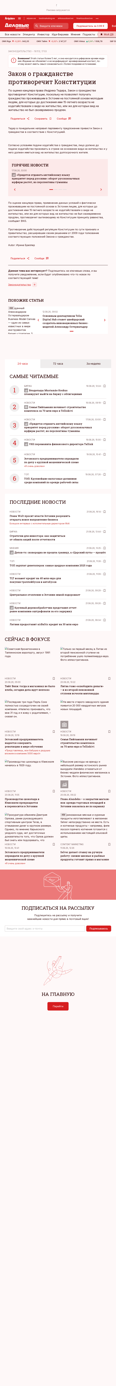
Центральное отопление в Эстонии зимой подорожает (45, 594)
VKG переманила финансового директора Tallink (61, 444)
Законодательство (19, 284)
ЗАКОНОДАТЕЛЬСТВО (20, 51)
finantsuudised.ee (84, 18)
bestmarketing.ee (47, 18)
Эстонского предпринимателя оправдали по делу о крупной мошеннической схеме (24, 856)
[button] (45, 929)
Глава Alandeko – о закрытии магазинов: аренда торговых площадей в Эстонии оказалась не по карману (85, 802)
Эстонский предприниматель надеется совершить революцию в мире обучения (24, 743)
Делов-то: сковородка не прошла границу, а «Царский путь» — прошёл (60, 552)
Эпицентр (29, 34)
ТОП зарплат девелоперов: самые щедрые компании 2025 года (51, 565)
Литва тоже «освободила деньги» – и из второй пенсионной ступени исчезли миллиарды (81, 690)
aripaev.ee (31, 18)
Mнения (14, 548)
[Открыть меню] (19, 18)
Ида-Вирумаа (60, 34)
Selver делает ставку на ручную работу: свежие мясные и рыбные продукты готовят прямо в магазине (84, 856)
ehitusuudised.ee (65, 18)
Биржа (28, 386)
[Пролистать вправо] (105, 320)
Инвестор (43, 34)
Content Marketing (72, 844)
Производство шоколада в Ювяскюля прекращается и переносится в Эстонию (22, 802)
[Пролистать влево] (38, 320)
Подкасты (89, 34)
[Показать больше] (97, 18)
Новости (29, 402)
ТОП (26, 474)
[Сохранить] (104, 386)
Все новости (12, 34)
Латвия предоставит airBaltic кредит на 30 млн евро (44, 624)
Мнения (75, 34)
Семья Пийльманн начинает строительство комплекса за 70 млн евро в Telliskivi (78, 743)
